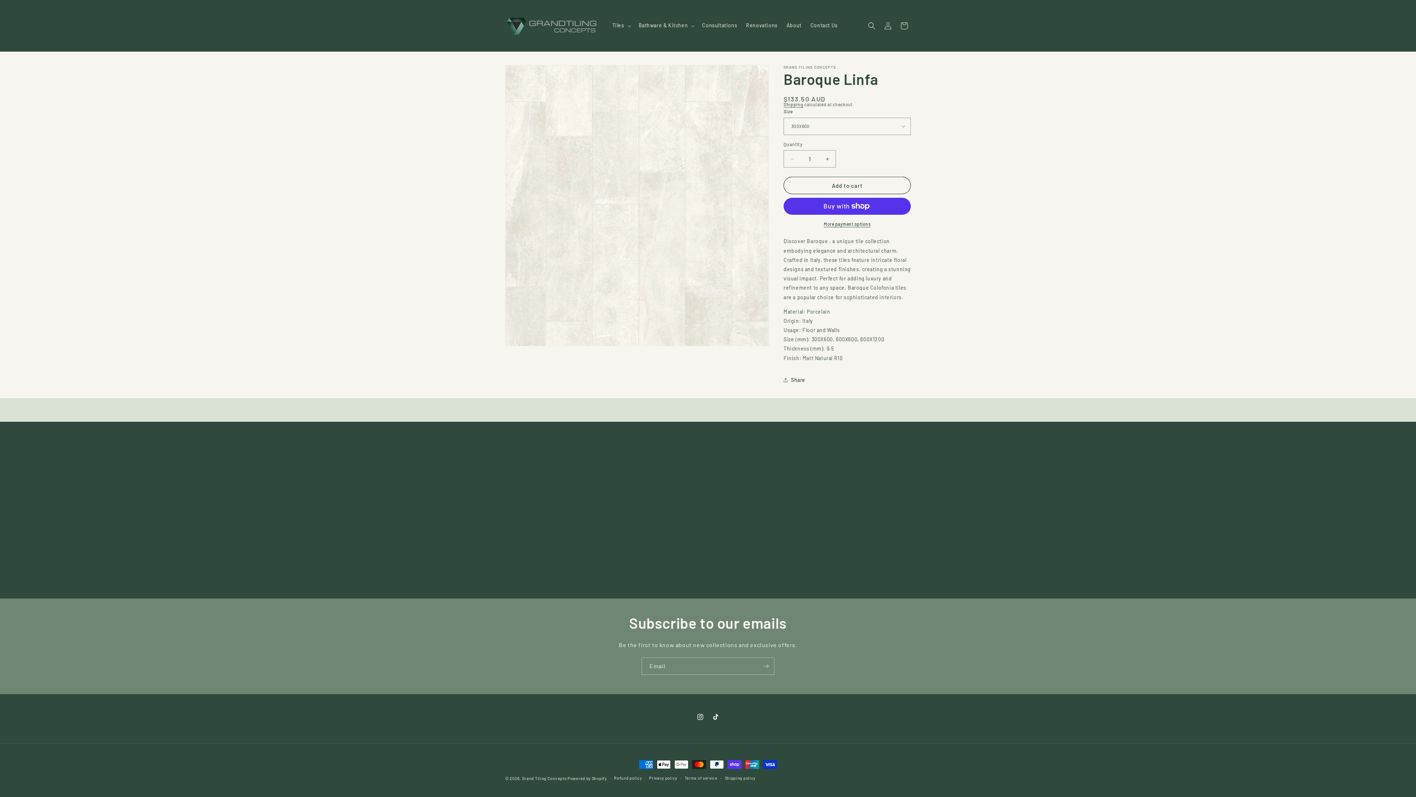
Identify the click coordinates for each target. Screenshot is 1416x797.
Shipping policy (740, 778)
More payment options (847, 224)
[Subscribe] (766, 666)
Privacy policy (663, 778)
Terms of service (701, 778)
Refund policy (628, 778)
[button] (621, 25)
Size (788, 111)
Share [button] (798, 380)
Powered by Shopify (587, 778)
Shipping (794, 104)
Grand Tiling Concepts (545, 778)
